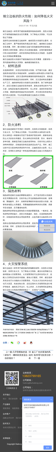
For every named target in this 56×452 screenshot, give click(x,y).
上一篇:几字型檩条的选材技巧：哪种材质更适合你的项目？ (16, 355)
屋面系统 (6, 408)
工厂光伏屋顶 (41, 332)
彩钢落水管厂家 (31, 332)
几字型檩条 (21, 332)
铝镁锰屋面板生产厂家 (44, 329)
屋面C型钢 (19, 329)
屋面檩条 (33, 329)
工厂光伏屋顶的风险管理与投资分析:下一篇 (42, 355)
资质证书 (21, 427)
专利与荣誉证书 (9, 427)
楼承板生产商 (12, 335)
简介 (5, 398)
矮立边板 (27, 329)
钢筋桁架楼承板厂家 (10, 332)
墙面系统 (15, 408)
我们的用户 (20, 417)
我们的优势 (13, 398)
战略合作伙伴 (8, 417)
